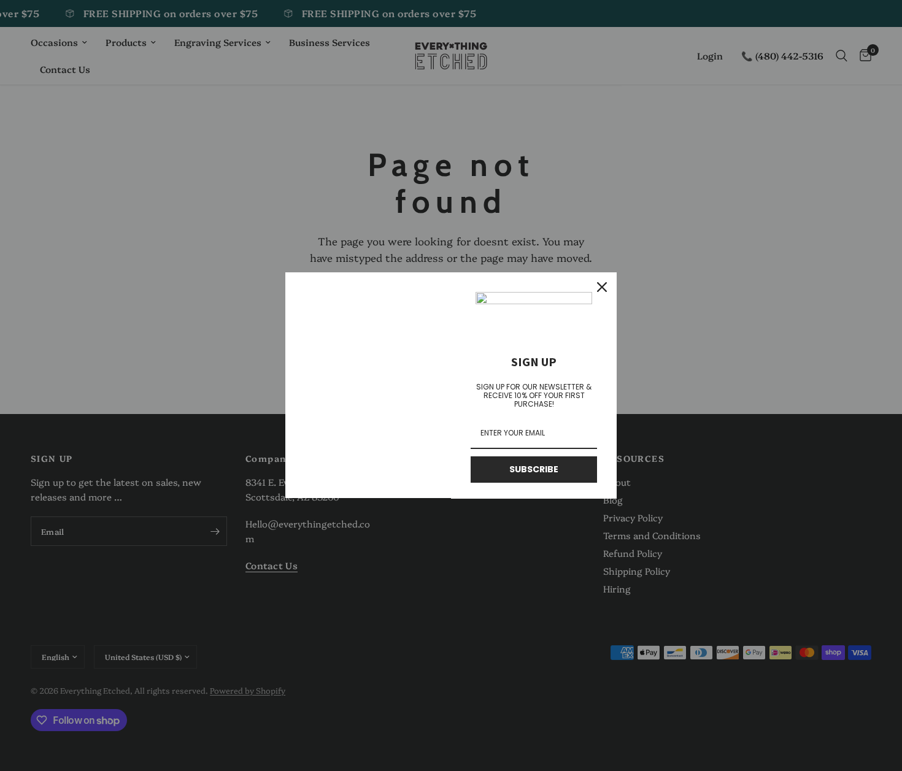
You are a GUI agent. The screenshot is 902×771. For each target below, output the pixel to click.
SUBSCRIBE (533, 469)
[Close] (602, 287)
